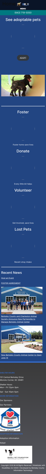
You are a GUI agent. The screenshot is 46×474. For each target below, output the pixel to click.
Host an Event (7, 278)
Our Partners (5, 405)
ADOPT (23, 58)
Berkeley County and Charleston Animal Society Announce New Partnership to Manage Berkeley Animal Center (19, 319)
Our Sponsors (6, 400)
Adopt (3, 443)
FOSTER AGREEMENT (11, 283)
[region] (23, 85)
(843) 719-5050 (23, 12)
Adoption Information (9, 438)
